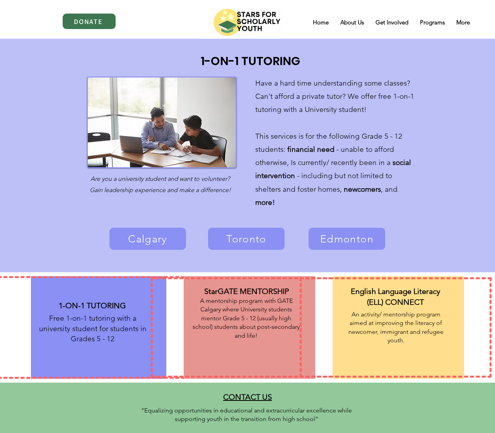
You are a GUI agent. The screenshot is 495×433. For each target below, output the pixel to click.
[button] (432, 22)
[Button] (247, 327)
